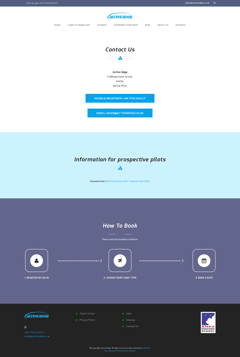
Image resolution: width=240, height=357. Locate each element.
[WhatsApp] (215, 2)
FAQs (147, 25)
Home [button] (57, 25)
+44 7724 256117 (34, 332)
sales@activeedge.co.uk (197, 2)
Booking (181, 25)
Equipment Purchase (126, 25)
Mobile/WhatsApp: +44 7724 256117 (120, 98)
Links (129, 313)
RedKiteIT (146, 348)
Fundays (102, 25)
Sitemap (130, 320)
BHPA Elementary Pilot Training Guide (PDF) (127, 181)
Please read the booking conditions (120, 239)
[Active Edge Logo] (36, 315)
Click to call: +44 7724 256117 (42, 3)
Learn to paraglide (79, 25)
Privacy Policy (87, 320)
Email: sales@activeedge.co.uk (120, 112)
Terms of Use (87, 313)
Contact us (132, 326)
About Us (163, 25)
